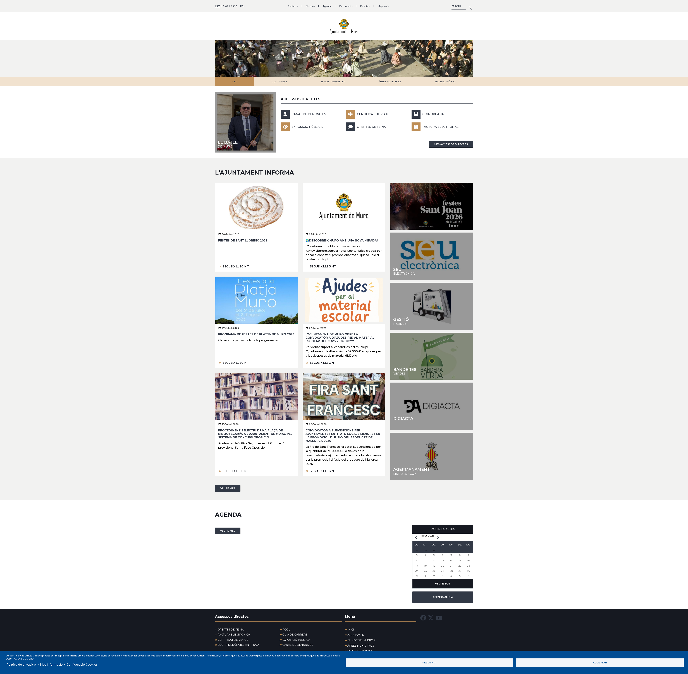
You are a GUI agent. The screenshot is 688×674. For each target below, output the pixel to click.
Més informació (51, 664)
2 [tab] (347, 72)
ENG (225, 6)
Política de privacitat (21, 664)
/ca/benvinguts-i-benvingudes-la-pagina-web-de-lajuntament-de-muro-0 (245, 122)
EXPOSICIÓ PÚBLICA (307, 127)
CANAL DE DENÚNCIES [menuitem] (297, 645)
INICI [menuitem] (350, 629)
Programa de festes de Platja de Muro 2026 (256, 334)
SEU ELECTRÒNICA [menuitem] (360, 651)
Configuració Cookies (82, 664)
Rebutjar (429, 662)
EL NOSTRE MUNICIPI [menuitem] (361, 640)
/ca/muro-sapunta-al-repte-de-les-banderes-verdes (431, 356)
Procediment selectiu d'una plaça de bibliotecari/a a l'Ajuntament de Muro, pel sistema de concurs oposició (255, 434)
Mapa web (383, 6)
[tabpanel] (344, 58)
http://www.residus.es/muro (431, 306)
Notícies (310, 6)
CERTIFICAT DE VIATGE (374, 114)
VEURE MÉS (227, 488)
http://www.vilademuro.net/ (431, 456)
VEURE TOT (442, 583)
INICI (234, 81)
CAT (217, 6)
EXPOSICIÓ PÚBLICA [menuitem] (296, 640)
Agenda (327, 6)
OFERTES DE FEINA (371, 127)
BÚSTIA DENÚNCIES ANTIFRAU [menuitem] (238, 645)
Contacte (293, 6)
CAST (234, 6)
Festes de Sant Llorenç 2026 (242, 240)
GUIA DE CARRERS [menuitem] (294, 634)
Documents (345, 6)
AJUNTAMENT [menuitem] (356, 635)
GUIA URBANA (433, 114)
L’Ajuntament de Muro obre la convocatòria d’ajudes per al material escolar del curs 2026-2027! (339, 338)
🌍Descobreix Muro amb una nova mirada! (341, 240)
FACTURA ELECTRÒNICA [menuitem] (234, 634)
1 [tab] (341, 72)
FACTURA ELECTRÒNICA (441, 127)
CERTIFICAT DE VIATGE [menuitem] (233, 640)
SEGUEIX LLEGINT (236, 266)
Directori (365, 6)
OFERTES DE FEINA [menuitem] (231, 629)
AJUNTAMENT (279, 81)
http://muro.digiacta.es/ (431, 406)
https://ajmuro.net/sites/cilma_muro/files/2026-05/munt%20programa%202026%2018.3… (431, 206)
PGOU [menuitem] (286, 629)
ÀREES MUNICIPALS (390, 81)
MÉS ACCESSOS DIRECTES (451, 144)
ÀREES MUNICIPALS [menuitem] (360, 645)
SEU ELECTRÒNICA (445, 81)
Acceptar (600, 662)
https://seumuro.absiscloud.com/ (431, 256)
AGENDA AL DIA (443, 597)
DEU (242, 6)
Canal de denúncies (309, 114)
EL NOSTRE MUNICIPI (333, 81)
